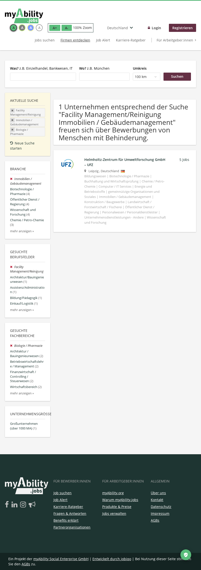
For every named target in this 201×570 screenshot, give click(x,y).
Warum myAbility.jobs (120, 499)
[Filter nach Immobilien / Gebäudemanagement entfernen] (12, 179)
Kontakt (157, 499)
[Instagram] (24, 504)
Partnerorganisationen (71, 527)
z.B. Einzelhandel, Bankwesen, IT (41, 68)
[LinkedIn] (15, 504)
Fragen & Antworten (69, 513)
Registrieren (182, 28)
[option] (13, 27)
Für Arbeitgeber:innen (175, 40)
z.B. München (94, 68)
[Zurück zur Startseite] (24, 16)
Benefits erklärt (65, 520)
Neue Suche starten (22, 146)
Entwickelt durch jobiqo (111, 559)
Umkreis (140, 68)
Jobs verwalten (114, 513)
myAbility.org (113, 493)
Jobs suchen (45, 40)
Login (156, 28)
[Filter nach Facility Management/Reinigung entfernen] (12, 267)
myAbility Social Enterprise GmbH (60, 559)
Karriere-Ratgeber (131, 40)
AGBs (155, 520)
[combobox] (43, 76)
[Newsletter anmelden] (32, 504)
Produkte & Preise (116, 506)
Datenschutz (161, 506)
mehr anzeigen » (22, 231)
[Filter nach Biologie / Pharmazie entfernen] (12, 346)
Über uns (158, 493)
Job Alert (103, 40)
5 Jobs (184, 159)
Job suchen (62, 493)
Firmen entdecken (75, 40)
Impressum (160, 513)
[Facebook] (8, 504)
